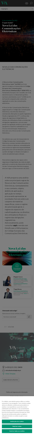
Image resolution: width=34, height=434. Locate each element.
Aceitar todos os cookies (17, 431)
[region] (17, 415)
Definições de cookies (17, 421)
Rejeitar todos (17, 426)
